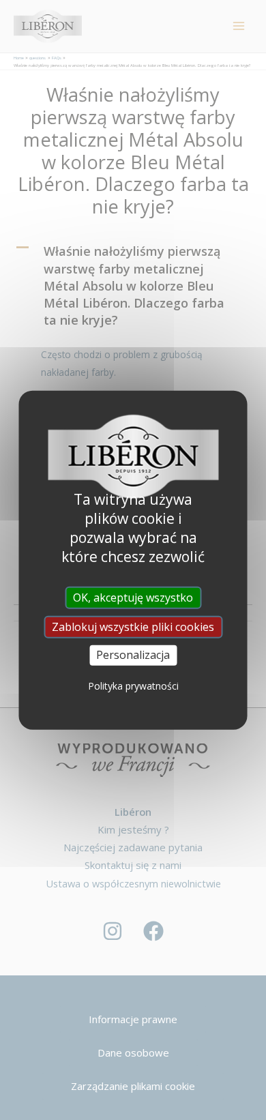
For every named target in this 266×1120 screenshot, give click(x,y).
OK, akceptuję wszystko (133, 597)
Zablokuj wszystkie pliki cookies (133, 626)
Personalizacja (133, 654)
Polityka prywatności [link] (133, 685)
